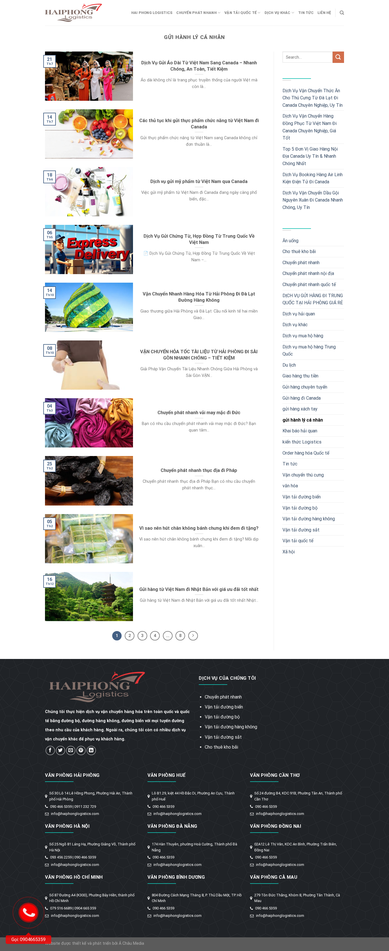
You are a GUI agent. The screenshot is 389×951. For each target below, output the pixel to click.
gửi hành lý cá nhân (302, 420)
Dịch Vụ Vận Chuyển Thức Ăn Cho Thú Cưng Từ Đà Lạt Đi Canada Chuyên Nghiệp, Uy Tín (312, 98)
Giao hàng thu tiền (300, 376)
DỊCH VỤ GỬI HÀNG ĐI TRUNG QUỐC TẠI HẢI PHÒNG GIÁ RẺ (312, 299)
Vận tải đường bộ (300, 508)
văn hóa (290, 485)
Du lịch (289, 365)
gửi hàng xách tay (300, 409)
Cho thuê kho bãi (299, 251)
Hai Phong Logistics (152, 13)
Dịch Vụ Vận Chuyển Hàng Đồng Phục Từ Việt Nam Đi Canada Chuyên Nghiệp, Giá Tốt (309, 127)
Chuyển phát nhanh (196, 13)
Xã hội (288, 551)
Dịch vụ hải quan (298, 314)
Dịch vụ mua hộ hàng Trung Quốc (309, 350)
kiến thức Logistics (302, 442)
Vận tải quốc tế (240, 13)
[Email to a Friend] (70, 750)
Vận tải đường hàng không (308, 518)
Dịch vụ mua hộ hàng (302, 335)
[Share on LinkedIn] (91, 750)
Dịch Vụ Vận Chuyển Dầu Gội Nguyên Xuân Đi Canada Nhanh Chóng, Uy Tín (312, 200)
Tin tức (306, 13)
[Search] (342, 12)
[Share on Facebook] (50, 750)
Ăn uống (290, 240)
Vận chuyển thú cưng (303, 475)
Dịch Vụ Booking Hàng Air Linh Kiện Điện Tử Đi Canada (312, 178)
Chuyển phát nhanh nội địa (308, 273)
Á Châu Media (131, 943)
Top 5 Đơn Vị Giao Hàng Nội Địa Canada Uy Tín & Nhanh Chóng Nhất (310, 156)
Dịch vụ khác (277, 13)
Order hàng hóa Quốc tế (305, 453)
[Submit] (338, 57)
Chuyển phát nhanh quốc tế (309, 284)
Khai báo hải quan (299, 431)
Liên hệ (324, 13)
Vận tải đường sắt (301, 530)
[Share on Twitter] (60, 750)
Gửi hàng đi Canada (301, 398)
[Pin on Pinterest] (81, 750)
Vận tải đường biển (301, 497)
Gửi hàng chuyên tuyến (304, 387)
